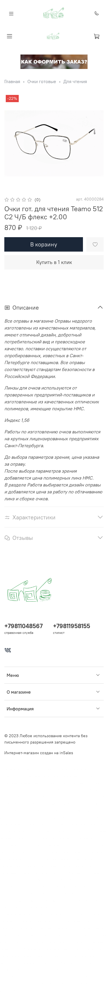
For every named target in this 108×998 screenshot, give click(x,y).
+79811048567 (23, 626)
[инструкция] (54, 61)
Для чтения (75, 81)
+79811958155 (71, 626)
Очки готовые (41, 81)
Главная (12, 81)
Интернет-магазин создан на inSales (38, 752)
